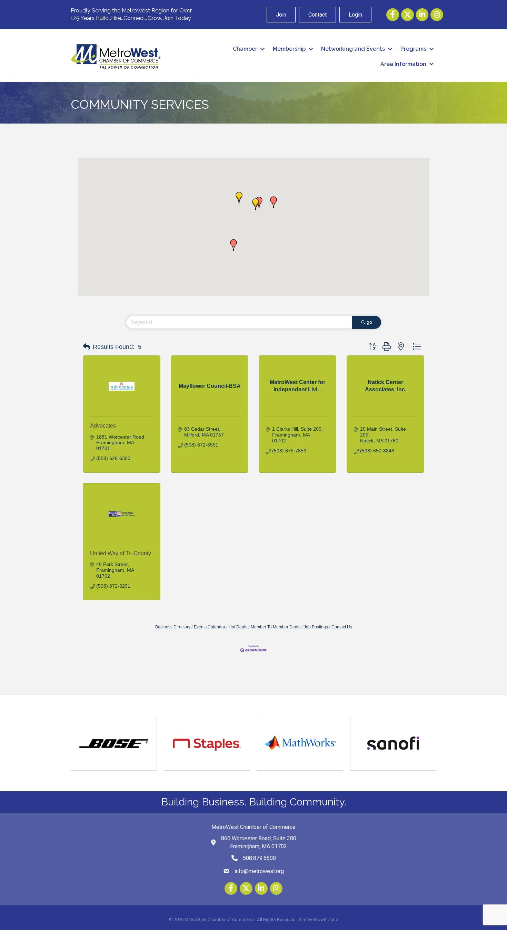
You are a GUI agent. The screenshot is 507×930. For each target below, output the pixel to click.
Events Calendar (209, 627)
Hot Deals (238, 627)
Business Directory (172, 627)
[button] (233, 245)
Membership (289, 49)
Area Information (403, 64)
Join (281, 14)
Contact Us (341, 627)
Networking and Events (353, 49)
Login (355, 14)
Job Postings (316, 627)
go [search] (369, 322)
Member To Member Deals (275, 627)
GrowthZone (325, 919)
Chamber (245, 49)
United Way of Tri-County (120, 553)
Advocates (103, 426)
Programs (413, 49)
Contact (317, 14)
